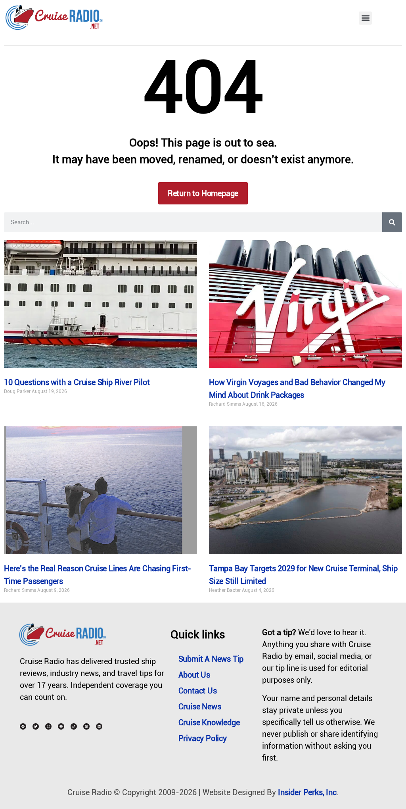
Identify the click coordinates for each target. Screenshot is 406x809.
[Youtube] (61, 726)
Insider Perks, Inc (307, 792)
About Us (194, 675)
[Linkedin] (99, 726)
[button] (365, 18)
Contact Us (197, 690)
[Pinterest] (86, 726)
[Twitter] (36, 726)
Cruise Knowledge (209, 722)
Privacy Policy (202, 738)
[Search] (392, 222)
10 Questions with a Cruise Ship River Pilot (76, 382)
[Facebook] (23, 726)
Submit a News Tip (211, 659)
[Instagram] (48, 726)
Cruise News (199, 706)
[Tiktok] (74, 726)
